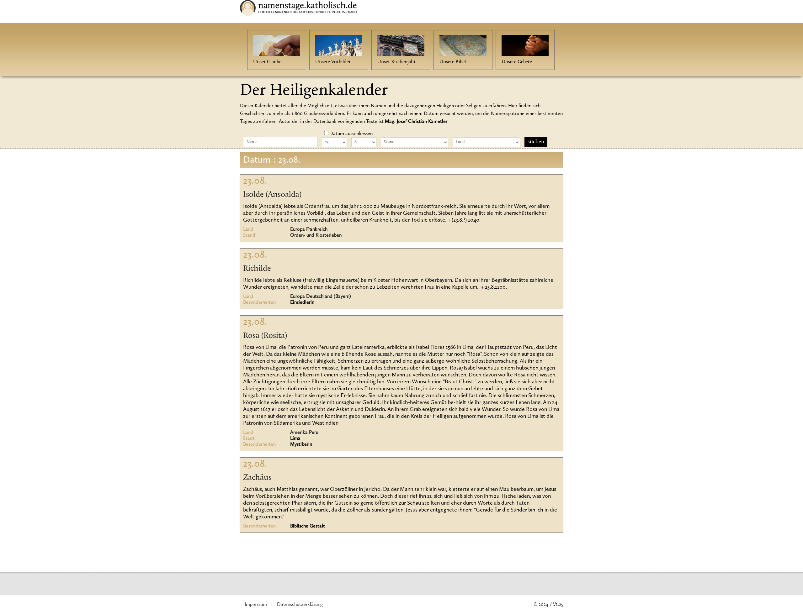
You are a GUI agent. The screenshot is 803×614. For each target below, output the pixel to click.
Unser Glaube (267, 62)
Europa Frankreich (308, 229)
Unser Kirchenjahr (396, 62)
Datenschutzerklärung (300, 604)
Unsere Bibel (452, 62)
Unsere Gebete (517, 62)
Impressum (256, 604)
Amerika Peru (304, 432)
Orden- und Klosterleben (316, 235)
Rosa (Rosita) (265, 336)
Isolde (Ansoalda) (272, 195)
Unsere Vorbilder (333, 62)
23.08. (255, 181)
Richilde (257, 269)
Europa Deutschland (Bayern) (320, 296)
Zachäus (257, 478)
